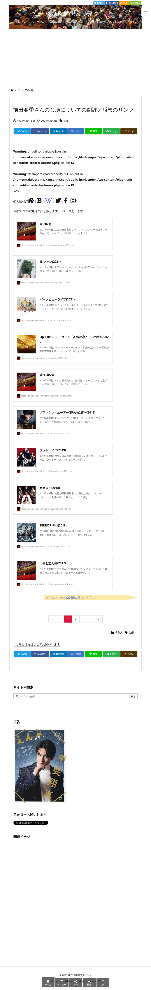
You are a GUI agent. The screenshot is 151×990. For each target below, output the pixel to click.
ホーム (17, 90)
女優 (66, 120)
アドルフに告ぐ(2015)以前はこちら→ (70, 598)
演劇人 (31, 90)
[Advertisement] (75, 56)
